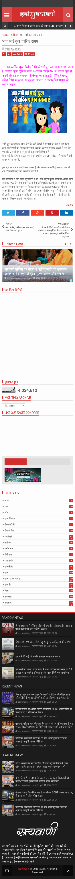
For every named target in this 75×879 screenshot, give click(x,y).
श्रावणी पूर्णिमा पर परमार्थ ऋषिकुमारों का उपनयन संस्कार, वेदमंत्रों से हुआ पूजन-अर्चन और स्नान (36, 271)
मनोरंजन (9, 548)
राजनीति (9, 566)
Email (31, 54)
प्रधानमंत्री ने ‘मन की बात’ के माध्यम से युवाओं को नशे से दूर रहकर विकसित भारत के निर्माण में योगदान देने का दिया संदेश (42, 26)
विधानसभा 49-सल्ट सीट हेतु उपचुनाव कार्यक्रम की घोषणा (42, 642)
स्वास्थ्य (8, 602)
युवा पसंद (9, 560)
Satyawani (23, 868)
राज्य (7, 572)
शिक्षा (7, 590)
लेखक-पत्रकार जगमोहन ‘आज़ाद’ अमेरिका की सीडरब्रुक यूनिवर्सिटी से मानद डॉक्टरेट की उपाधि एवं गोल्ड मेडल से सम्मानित (42, 698)
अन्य (7, 500)
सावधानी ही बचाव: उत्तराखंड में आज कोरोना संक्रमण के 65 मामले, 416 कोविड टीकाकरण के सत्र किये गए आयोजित (43, 671)
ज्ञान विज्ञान (10, 518)
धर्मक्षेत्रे (69, 205)
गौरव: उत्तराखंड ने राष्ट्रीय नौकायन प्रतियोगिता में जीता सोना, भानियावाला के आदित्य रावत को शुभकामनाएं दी (41, 765)
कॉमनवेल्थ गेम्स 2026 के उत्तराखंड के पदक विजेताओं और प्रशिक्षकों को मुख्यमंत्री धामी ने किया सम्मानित (43, 779)
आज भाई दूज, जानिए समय (20, 41)
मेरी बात (8, 554)
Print (19, 54)
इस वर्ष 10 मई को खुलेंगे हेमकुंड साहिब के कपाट (38, 656)
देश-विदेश (9, 530)
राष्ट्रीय (8, 584)
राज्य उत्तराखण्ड (12, 578)
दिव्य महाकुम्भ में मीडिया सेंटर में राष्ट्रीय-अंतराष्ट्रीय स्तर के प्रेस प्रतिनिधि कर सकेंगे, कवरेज (43, 627)
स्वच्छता (8, 596)
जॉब (6, 512)
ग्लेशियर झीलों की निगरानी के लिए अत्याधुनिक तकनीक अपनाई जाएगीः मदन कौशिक (41, 740)
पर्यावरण (8, 542)
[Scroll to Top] (68, 870)
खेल (7, 506)
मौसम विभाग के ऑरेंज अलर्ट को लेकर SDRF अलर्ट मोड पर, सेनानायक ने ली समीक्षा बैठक (44, 794)
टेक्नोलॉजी (10, 524)
